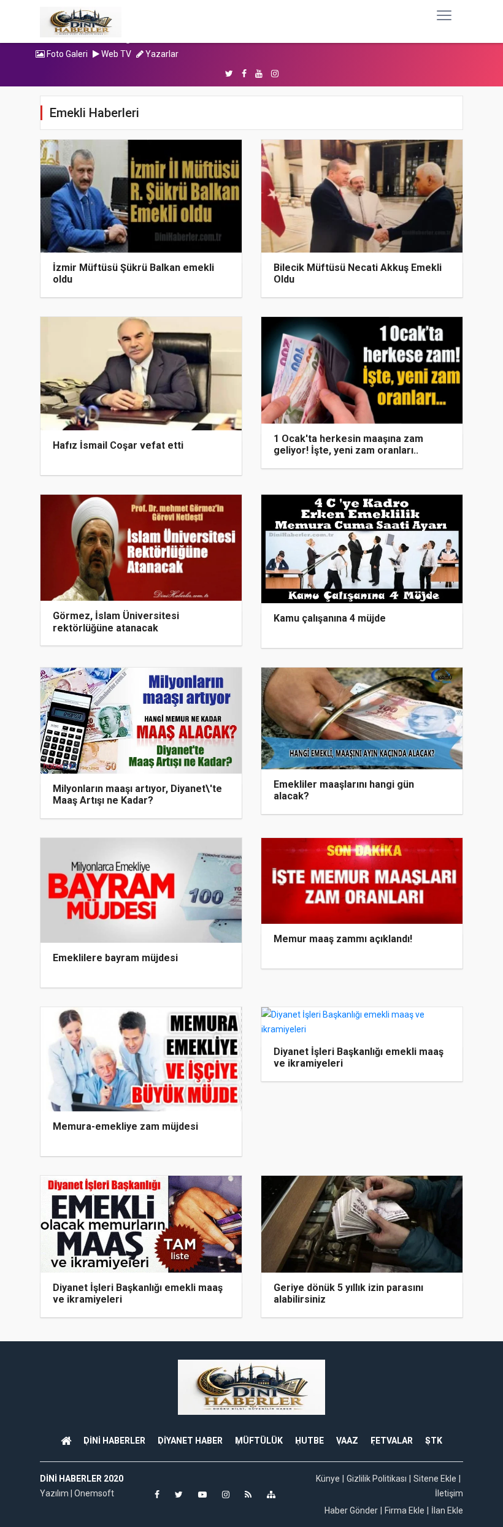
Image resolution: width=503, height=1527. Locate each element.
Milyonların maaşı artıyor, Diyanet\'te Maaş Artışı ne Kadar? (137, 794)
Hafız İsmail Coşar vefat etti (118, 445)
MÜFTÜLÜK (259, 1440)
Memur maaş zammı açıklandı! (343, 939)
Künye (328, 1478)
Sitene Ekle (434, 1478)
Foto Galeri (66, 54)
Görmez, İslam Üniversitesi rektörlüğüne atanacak (116, 621)
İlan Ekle (447, 1510)
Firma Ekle (404, 1510)
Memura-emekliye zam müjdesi (125, 1126)
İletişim (449, 1493)
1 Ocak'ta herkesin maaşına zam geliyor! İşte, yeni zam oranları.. (348, 444)
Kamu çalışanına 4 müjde (330, 618)
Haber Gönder (351, 1510)
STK (433, 1440)
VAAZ (347, 1440)
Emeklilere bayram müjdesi (115, 958)
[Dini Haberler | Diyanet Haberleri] (80, 21)
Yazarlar (161, 54)
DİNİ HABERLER (114, 1440)
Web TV (115, 54)
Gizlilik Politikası (377, 1478)
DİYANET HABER (190, 1440)
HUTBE (309, 1440)
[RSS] (248, 1494)
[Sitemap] (271, 1494)
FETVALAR (392, 1440)
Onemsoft (94, 1493)
